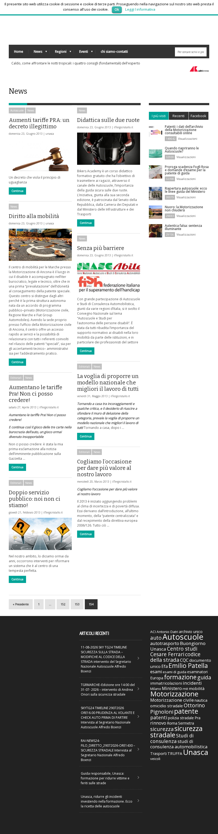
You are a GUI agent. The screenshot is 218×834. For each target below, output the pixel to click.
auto (156, 637)
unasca (49, 133)
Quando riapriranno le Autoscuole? (182, 150)
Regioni (58, 53)
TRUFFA (174, 753)
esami (156, 672)
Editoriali (84, 366)
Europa (156, 677)
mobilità (196, 688)
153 (77, 604)
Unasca (195, 752)
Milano (155, 688)
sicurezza (162, 729)
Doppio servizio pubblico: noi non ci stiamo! (34, 498)
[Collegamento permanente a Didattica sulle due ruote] (108, 149)
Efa (164, 666)
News (35, 53)
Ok (117, 9)
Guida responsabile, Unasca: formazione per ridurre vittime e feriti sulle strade (105, 778)
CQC (184, 660)
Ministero (172, 688)
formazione (180, 677)
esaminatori (197, 671)
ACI (153, 631)
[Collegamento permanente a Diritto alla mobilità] (40, 245)
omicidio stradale (166, 705)
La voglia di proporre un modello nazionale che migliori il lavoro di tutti (108, 382)
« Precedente (21, 604)
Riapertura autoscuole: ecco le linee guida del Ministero (186, 190)
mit (185, 688)
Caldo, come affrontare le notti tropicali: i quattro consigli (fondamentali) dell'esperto (75, 63)
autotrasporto (164, 643)
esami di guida (174, 671)
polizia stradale (181, 717)
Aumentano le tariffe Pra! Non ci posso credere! (35, 393)
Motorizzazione (174, 694)
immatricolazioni (166, 683)
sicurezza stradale (176, 731)
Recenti (179, 115)
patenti (158, 717)
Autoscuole (17, 110)
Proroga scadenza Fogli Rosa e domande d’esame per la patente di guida (187, 170)
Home (18, 52)
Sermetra (186, 723)
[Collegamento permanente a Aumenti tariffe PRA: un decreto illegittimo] (40, 155)
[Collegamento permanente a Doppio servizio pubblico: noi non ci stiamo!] (40, 534)
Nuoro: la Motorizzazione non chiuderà (184, 208)
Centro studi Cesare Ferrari (173, 651)
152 (63, 604)
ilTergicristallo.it (123, 127)
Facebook (198, 115)
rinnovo (158, 723)
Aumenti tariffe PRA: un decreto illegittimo (39, 123)
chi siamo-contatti (114, 52)
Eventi (81, 53)
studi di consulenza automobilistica (178, 744)
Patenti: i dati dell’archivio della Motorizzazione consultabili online (184, 129)
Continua (17, 191)
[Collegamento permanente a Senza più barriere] (108, 277)
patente (186, 711)
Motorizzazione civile (172, 700)
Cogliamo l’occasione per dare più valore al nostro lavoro (104, 468)
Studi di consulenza (172, 738)
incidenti (192, 683)
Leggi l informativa (140, 9)
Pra (197, 717)
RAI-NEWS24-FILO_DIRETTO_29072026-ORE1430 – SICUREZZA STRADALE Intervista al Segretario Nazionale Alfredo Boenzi (108, 750)
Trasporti (158, 753)
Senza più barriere (100, 248)
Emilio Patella (188, 665)
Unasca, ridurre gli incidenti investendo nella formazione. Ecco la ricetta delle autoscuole (106, 801)
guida (204, 677)
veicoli (155, 758)
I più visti (159, 115)
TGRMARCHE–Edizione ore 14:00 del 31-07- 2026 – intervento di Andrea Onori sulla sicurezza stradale (108, 690)
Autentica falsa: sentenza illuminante (183, 227)
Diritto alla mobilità (34, 216)
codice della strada (175, 657)
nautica (201, 700)
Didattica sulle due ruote (108, 120)
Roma (172, 723)
